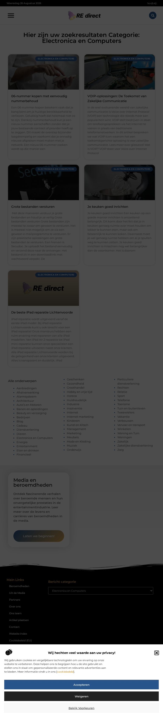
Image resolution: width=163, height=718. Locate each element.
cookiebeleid (65, 671)
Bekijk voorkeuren (81, 708)
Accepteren (81, 684)
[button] (157, 653)
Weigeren (82, 696)
